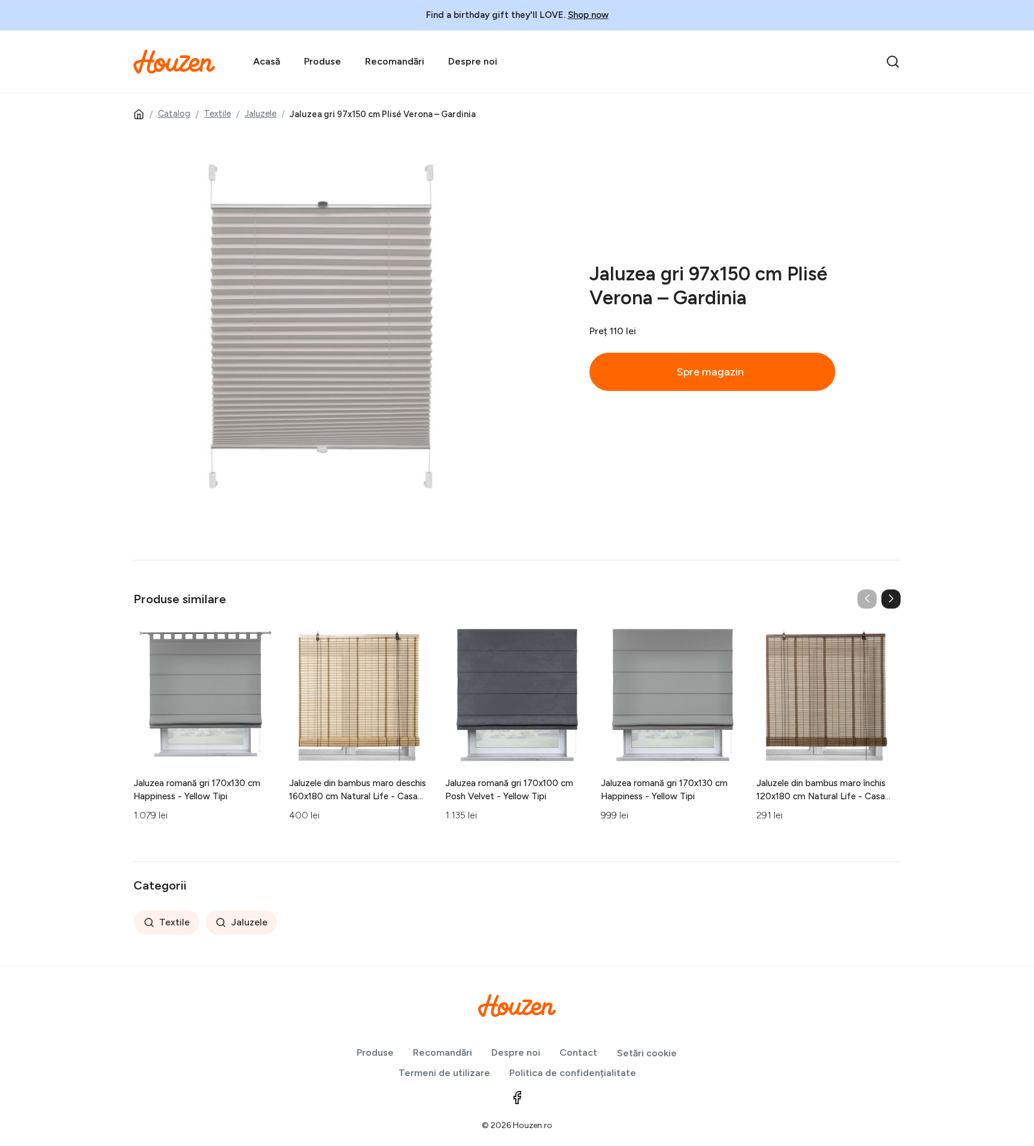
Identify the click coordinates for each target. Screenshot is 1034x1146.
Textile (217, 113)
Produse (322, 61)
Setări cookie (647, 1053)
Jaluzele (260, 113)
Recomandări (394, 61)
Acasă (266, 61)
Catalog (174, 113)
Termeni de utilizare (444, 1072)
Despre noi (472, 61)
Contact (578, 1052)
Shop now (588, 15)
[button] (891, 599)
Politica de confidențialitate (572, 1072)
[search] (893, 61)
